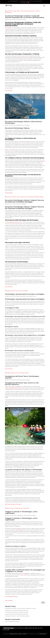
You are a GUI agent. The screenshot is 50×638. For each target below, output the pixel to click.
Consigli (17, 125)
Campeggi (18, 515)
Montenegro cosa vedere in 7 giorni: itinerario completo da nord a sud (20, 608)
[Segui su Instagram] (5, 636)
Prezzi (34, 296)
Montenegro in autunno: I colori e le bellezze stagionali (17, 616)
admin (7, 19)
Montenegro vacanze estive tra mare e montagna (24, 294)
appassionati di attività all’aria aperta (13, 387)
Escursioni (18, 19)
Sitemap (20, 633)
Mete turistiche (27, 515)
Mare (27, 296)
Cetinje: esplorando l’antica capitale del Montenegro (16, 614)
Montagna (23, 19)
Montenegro (8, 27)
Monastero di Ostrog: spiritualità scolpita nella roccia (16, 610)
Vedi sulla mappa (9, 90)
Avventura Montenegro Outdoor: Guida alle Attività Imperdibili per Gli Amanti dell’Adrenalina (24, 16)
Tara (9, 39)
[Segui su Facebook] (3, 636)
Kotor (20, 143)
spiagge (19, 530)
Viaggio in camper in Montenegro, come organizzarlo (21, 512)
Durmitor (43, 161)
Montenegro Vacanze (13, 633)
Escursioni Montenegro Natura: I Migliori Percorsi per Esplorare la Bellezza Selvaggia (24, 201)
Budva (17, 296)
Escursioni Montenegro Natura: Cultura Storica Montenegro (23, 122)
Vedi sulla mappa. (9, 368)
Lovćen (25, 57)
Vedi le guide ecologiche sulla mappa (13, 504)
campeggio (25, 573)
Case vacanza (22, 296)
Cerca (43, 602)
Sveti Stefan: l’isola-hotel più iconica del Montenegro (16, 612)
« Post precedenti (9, 600)
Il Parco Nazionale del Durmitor (13, 222)
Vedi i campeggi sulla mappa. (11, 596)
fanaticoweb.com (43, 633)
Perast (6, 149)
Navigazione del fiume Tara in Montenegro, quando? (22, 377)
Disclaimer (25, 633)
